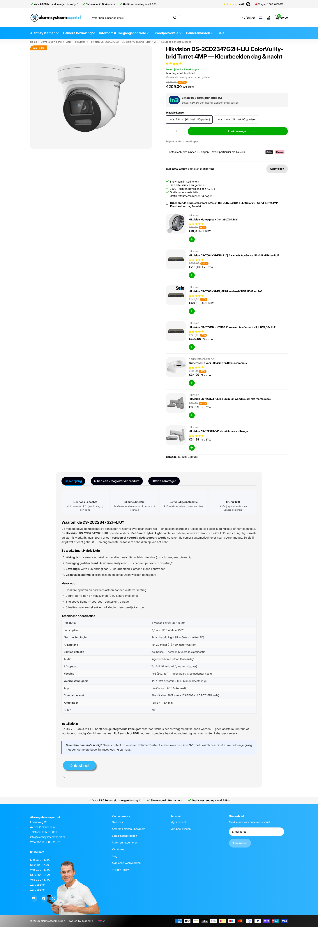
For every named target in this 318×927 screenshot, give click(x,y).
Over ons (117, 821)
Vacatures (118, 849)
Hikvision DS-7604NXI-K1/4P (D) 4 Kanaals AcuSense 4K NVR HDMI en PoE (234, 255)
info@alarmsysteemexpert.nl (47, 836)
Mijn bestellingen (180, 828)
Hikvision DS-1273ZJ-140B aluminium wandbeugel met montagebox (230, 398)
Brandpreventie (166, 33)
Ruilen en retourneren (124, 842)
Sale (221, 33)
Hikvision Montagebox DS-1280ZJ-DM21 (213, 219)
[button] (174, 63)
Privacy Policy (120, 869)
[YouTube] (33, 898)
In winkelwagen (238, 131)
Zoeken (175, 17)
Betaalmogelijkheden (124, 835)
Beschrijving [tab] (73, 481)
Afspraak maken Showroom (128, 828)
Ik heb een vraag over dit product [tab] (116, 481)
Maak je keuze (175, 112)
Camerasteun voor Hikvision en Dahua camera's (218, 363)
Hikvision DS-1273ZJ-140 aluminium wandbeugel (219, 431)
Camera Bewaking (77, 33)
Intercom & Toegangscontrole (122, 33)
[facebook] (43, 898)
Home (33, 41)
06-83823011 (52, 841)
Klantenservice (121, 816)
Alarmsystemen (43, 33)
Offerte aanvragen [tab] (164, 481)
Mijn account (178, 821)
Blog (114, 855)
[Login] (268, 18)
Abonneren (240, 843)
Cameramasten (198, 33)
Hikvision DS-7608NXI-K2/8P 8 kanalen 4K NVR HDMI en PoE (226, 291)
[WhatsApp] (53, 898)
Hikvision (80, 41)
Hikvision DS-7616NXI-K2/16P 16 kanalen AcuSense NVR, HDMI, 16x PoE (232, 327)
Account (175, 816)
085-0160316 (276, 4)
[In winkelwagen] (192, 239)
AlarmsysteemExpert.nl (202, 358)
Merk (68, 41)
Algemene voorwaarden (126, 862)
